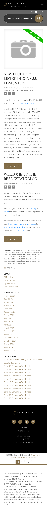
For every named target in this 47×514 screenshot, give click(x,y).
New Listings (9, 280)
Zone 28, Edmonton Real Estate (17, 388)
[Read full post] (23, 50)
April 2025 (8, 324)
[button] (14, 422)
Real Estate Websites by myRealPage (23, 458)
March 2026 (9, 305)
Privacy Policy (35, 455)
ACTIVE (32, 12)
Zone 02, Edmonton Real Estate (19, 252)
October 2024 (10, 341)
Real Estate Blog (11, 286)
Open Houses (10, 283)
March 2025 (9, 328)
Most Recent (9, 296)
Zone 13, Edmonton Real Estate (17, 382)
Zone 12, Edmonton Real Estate (17, 257)
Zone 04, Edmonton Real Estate (17, 369)
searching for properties (14, 227)
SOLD (41, 12)
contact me (19, 230)
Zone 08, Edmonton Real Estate (17, 375)
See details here (27, 103)
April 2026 (8, 302)
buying (33, 208)
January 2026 (9, 312)
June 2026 (8, 299)
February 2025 (10, 331)
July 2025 (8, 318)
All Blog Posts (9, 277)
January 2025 (9, 334)
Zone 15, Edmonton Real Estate (17, 259)
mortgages (31, 224)
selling (6, 211)
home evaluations (16, 224)
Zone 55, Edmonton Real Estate (22, 90)
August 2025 (9, 315)
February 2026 (10, 308)
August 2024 (9, 344)
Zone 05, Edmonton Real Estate (17, 254)
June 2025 (8, 321)
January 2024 (9, 350)
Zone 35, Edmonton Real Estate (17, 261)
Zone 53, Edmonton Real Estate (17, 395)
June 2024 (8, 347)
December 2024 (11, 337)
